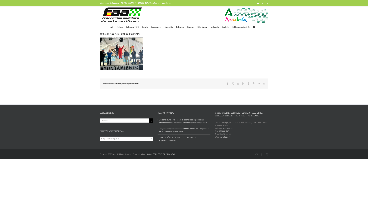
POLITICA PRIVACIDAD (167, 154)
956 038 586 (228, 128)
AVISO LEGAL (152, 154)
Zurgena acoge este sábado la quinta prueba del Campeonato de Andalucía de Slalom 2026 (184, 130)
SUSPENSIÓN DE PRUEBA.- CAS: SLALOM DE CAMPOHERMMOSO (177, 138)
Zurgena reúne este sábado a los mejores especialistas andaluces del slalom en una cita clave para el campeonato (183, 121)
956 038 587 (224, 131)
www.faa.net (225, 137)
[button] (254, 27)
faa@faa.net (166, 3)
